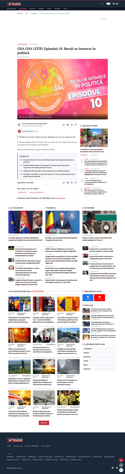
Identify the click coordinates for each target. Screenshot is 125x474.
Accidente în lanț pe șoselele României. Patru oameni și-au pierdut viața (92, 151)
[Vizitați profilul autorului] (19, 125)
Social (86, 159)
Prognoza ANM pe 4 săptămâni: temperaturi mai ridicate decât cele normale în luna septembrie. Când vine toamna (44, 384)
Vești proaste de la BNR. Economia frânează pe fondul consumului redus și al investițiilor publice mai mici (102, 276)
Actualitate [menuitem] (23, 9)
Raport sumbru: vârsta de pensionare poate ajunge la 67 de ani (97, 239)
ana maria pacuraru (36, 192)
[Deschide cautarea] (102, 4)
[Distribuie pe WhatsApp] (71, 124)
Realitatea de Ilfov (97, 456)
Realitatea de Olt (64, 459)
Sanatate (87, 188)
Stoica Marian (50, 344)
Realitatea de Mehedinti (37, 124)
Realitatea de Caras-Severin (45, 456)
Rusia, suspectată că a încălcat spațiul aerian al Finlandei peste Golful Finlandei (43, 414)
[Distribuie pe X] (75, 124)
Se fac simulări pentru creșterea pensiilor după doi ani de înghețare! (95, 182)
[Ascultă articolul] (121, 460)
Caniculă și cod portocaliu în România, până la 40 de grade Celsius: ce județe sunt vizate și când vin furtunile (67, 322)
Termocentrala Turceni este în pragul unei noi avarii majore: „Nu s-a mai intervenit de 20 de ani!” (102, 266)
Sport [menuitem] (65, 9)
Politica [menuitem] (32, 9)
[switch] (108, 4)
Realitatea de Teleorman (51, 459)
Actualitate (34, 13)
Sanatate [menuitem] (57, 9)
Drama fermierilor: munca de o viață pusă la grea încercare (101, 257)
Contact (9, 446)
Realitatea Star (32, 456)
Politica (86, 169)
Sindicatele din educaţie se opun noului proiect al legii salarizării (46, 171)
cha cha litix (22, 192)
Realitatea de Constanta (13, 459)
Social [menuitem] (49, 9)
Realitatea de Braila (109, 456)
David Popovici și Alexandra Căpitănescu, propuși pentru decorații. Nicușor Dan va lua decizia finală (19, 321)
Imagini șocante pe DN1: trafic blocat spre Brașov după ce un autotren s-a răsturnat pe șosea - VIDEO (67, 352)
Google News (60, 198)
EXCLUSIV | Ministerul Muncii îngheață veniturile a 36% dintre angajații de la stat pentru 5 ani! (95, 172)
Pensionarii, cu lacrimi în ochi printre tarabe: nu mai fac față (101, 250)
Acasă (21, 13)
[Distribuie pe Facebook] (67, 124)
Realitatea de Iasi (59, 456)
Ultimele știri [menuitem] (11, 9)
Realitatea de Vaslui (76, 459)
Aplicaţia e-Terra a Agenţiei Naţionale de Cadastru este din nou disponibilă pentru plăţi (19, 382)
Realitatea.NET (10, 456)
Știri (27, 13)
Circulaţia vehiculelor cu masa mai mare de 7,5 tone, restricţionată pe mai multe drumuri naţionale (49, 175)
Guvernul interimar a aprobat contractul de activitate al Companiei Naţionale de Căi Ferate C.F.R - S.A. (42, 351)
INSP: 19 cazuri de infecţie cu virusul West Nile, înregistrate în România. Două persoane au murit (95, 193)
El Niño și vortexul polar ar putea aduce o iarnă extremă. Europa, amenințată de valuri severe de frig (68, 384)
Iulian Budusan (75, 407)
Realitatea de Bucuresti (85, 456)
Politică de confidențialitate (32, 446)
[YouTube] (117, 4)
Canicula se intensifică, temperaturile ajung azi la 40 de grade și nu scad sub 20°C (18, 414)
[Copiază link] (63, 124)
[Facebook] (114, 4)
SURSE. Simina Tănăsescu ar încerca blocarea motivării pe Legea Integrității (60, 250)
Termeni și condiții (18, 446)
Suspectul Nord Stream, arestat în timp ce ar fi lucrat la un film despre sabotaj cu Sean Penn (28, 282)
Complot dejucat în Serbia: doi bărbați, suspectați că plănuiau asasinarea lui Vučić (48, 161)
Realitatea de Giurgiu (38, 459)
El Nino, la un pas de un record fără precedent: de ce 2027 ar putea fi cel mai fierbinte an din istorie (19, 352)
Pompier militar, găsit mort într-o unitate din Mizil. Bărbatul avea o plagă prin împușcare (43, 321)
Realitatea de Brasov (71, 456)
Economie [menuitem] (41, 9)
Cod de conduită (45, 446)
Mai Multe (44, 423)
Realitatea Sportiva (21, 456)
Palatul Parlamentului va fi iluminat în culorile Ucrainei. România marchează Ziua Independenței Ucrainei (46, 166)
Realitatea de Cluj (26, 459)
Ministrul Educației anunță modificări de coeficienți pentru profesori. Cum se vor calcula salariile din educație (68, 414)
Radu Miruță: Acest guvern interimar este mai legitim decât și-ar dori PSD (61, 281)
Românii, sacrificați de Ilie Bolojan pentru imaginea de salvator (61, 239)
